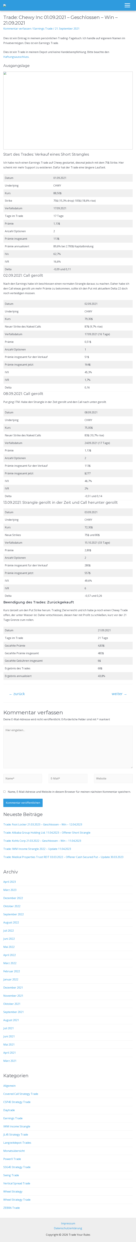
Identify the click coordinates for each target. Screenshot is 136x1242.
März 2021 (9, 1061)
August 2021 (11, 1020)
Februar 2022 (11, 971)
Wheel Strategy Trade (17, 1199)
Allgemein (9, 1086)
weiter (119, 693)
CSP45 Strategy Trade (17, 1102)
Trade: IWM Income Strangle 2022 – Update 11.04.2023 (37, 849)
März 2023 (9, 890)
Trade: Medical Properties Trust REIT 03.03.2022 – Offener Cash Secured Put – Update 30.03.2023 (63, 857)
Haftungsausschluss (16, 57)
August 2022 (11, 922)
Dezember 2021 (13, 987)
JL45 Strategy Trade (15, 1134)
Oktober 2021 (11, 1004)
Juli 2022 (8, 930)
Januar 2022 (10, 979)
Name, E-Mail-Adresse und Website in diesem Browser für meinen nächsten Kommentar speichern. (69, 792)
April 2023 (9, 882)
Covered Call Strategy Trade (20, 1094)
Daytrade (9, 1110)
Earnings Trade (43, 28)
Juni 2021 (9, 1036)
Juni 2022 (9, 939)
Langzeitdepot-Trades (17, 1143)
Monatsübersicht (14, 1151)
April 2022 (9, 955)
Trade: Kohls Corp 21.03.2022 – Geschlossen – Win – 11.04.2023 (42, 841)
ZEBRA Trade (11, 1208)
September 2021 (13, 1012)
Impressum (68, 1223)
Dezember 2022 (13, 898)
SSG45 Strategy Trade (17, 1167)
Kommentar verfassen (17, 28)
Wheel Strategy (12, 1191)
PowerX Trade (12, 1159)
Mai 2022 (9, 947)
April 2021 (9, 1052)
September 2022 (13, 914)
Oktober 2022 (11, 906)
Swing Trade (11, 1175)
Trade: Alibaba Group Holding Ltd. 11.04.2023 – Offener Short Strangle (46, 832)
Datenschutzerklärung (68, 1228)
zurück (17, 693)
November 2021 (13, 996)
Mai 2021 (9, 1044)
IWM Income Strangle (16, 1126)
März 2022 (9, 963)
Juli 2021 (8, 1028)
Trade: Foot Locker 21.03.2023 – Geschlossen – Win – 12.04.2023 (42, 824)
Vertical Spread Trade (16, 1183)
